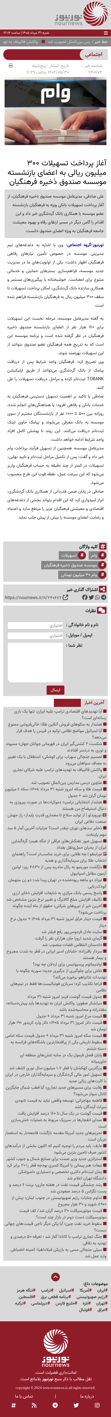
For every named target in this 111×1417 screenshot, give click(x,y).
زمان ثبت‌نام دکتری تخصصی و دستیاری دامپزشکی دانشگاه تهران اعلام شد (62, 1175)
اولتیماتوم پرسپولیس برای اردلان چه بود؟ (68, 964)
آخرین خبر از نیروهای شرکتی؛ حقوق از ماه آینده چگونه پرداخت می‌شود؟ (59, 909)
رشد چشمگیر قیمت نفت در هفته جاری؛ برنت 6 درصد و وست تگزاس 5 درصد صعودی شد (57, 1188)
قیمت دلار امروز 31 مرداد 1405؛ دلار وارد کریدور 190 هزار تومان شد (57, 1026)
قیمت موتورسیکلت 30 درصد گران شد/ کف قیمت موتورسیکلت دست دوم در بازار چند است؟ (62, 1214)
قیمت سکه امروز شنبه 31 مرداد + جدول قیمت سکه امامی (54, 1035)
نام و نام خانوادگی (83, 625)
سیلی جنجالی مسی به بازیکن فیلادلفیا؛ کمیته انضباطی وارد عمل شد (58, 1253)
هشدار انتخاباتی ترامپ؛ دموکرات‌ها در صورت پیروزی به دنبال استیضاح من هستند (58, 805)
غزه (85, 1303)
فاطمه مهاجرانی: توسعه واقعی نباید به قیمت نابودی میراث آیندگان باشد (60, 1104)
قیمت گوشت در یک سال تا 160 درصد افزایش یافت (60, 1113)
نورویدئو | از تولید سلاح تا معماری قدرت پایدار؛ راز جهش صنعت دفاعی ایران (57, 818)
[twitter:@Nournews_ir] (76, 1405)
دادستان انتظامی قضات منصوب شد (72, 944)
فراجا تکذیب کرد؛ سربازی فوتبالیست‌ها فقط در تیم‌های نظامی (58, 987)
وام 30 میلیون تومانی (79, 575)
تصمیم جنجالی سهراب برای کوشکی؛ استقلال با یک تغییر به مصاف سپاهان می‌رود (57, 760)
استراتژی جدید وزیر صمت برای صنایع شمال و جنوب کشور (54, 1158)
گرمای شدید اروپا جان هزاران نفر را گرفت (69, 938)
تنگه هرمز (25, 1290)
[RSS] (34, 1405)
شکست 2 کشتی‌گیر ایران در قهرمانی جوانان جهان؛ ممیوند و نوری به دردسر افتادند (56, 747)
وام (94, 555)
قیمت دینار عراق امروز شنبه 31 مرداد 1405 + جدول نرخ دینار (58, 922)
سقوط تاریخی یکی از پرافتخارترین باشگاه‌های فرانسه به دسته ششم (58, 1045)
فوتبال (84, 1310)
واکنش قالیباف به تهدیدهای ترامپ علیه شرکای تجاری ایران (59, 773)
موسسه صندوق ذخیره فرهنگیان (70, 565)
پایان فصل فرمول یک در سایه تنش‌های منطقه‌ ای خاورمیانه (63, 1058)
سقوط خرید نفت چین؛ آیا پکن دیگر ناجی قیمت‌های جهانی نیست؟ (55, 1227)
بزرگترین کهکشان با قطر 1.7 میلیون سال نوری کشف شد (56, 1068)
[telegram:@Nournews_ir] (55, 1405)
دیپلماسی (39, 1303)
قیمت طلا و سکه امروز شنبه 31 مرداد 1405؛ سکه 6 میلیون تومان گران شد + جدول (55, 792)
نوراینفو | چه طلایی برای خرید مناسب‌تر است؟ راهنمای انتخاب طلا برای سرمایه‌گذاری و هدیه (59, 857)
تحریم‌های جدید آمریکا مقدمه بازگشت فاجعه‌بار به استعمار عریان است (55, 1136)
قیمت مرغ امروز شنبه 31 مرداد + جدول (69, 1016)
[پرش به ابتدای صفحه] (55, 1277)
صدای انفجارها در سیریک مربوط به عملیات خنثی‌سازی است (58, 1123)
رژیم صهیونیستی (91, 1297)
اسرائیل (65, 1290)
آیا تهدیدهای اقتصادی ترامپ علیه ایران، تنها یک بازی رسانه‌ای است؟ (60, 714)
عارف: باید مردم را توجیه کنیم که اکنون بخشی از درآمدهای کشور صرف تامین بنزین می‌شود (55, 1149)
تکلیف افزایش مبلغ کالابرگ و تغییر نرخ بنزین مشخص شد (54, 899)
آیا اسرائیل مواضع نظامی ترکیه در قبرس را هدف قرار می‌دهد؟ (61, 734)
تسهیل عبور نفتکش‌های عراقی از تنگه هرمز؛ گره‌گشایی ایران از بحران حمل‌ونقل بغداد (58, 844)
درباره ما (87, 1396)
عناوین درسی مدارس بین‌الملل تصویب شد (67, 782)
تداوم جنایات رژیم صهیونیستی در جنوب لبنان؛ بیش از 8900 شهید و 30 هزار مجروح (59, 1201)
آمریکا (84, 1290)
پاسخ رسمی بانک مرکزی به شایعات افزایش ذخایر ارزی (57, 893)
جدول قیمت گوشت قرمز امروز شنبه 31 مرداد (65, 996)
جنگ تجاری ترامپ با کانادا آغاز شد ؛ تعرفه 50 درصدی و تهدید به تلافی (58, 1240)
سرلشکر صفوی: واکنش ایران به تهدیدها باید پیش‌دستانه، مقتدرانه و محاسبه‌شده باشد (56, 1006)
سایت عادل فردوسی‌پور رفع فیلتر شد (72, 931)
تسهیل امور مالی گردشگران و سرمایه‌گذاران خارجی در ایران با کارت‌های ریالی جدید (55, 1078)
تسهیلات (69, 555)
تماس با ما (24, 1396)
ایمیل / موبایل (80, 635)
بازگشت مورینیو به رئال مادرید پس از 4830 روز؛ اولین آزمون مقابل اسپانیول (59, 870)
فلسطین (26, 1297)
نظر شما (75, 645)
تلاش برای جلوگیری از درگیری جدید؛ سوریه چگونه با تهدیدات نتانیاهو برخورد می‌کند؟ (61, 974)
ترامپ (46, 1290)
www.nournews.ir (55, 1388)
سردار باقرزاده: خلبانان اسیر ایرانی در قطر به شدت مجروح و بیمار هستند (56, 954)
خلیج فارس (65, 1303)
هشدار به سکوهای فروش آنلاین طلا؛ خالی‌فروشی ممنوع (55, 724)
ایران (101, 1290)
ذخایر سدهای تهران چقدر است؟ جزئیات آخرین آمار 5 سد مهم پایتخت (56, 831)
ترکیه (19, 1303)
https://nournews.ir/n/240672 (33, 597)
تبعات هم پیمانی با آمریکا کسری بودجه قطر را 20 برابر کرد (55, 1165)
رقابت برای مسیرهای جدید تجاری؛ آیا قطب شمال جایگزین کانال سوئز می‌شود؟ (56, 1091)
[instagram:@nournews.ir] (97, 1405)
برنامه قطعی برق (54, 1297)
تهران (100, 1303)
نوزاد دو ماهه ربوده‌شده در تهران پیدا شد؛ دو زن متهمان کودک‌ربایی (57, 883)
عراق (101, 1310)
